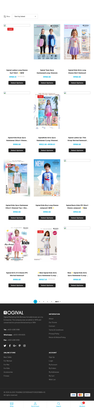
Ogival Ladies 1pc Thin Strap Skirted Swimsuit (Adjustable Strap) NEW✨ (77, 139)
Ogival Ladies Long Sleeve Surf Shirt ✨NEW (17, 71)
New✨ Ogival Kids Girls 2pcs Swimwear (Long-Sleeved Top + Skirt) (77, 274)
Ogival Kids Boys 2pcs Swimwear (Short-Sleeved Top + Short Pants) (17, 139)
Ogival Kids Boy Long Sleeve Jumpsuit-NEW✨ (47, 206)
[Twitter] (5, 346)
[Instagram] (24, 346)
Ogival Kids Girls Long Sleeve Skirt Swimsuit (77, 71)
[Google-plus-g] (14, 346)
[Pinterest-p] (19, 346)
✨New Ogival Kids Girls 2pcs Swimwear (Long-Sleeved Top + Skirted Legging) (47, 274)
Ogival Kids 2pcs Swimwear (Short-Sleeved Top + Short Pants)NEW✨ (17, 206)
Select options (17, 83)
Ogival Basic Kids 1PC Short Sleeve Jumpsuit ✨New (77, 206)
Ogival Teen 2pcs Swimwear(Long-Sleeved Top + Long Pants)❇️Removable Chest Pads (47, 71)
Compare (20, 48)
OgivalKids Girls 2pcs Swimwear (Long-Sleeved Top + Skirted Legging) (47, 139)
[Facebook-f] (10, 346)
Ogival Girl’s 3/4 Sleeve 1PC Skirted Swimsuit (17, 274)
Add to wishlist (14, 48)
